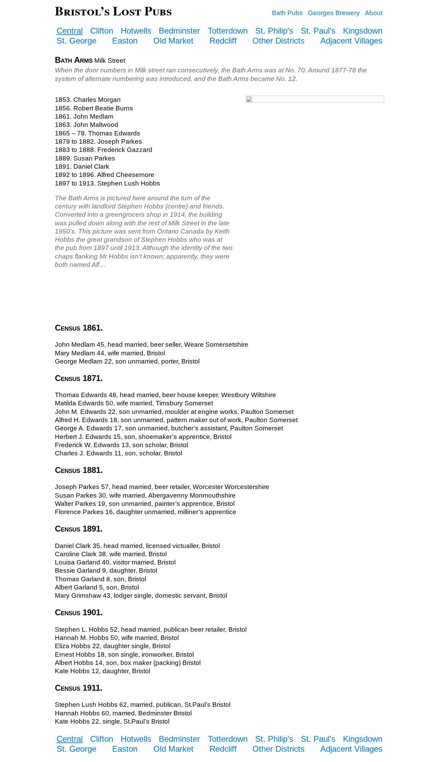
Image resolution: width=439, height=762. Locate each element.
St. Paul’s (318, 30)
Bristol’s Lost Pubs (113, 10)
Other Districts (278, 40)
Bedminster (179, 30)
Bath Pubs (287, 12)
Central (70, 30)
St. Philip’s (274, 30)
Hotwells (136, 30)
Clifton (101, 30)
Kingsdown (362, 30)
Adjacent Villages (351, 40)
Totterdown (228, 30)
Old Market (173, 40)
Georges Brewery (334, 12)
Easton (125, 40)
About (373, 12)
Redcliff (223, 40)
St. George (76, 40)
